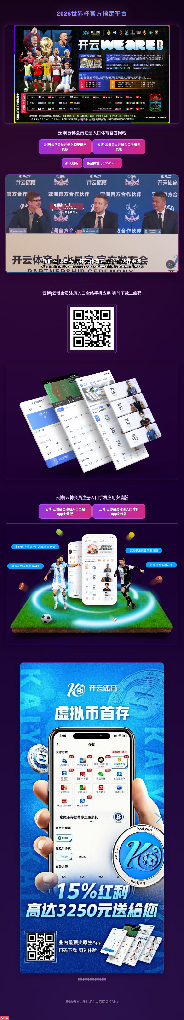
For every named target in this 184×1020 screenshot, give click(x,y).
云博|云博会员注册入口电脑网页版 (65, 147)
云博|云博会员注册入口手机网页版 (118, 147)
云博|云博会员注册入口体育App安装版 (119, 511)
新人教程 (71, 163)
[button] (26, 818)
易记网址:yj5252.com (103, 163)
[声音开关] (170, 264)
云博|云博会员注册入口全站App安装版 (65, 511)
